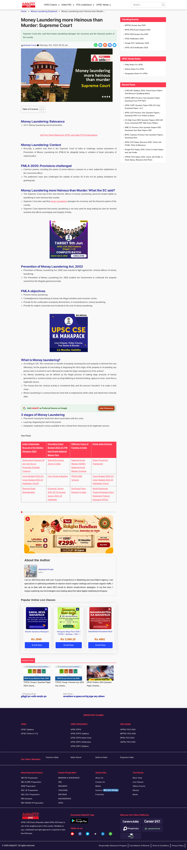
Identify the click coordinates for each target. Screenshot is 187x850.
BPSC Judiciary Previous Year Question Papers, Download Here (144, 136)
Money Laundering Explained (44, 11)
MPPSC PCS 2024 (128, 734)
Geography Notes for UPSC (136, 73)
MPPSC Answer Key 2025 (135, 25)
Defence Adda (101, 757)
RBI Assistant (26, 799)
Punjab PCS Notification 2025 (137, 43)
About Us (99, 778)
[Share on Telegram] (100, 45)
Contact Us (100, 782)
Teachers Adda (52, 757)
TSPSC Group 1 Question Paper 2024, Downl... (37, 684)
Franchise (99, 794)
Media (98, 786)
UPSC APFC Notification (81, 742)
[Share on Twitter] (114, 45)
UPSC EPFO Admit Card (81, 738)
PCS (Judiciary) (84, 4)
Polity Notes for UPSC (134, 65)
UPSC (60, 803)
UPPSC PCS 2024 (128, 729)
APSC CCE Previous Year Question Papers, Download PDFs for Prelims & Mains (142, 114)
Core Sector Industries (58, 476)
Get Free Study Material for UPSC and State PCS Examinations (68, 135)
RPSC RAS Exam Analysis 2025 (137, 30)
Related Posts (28, 660)
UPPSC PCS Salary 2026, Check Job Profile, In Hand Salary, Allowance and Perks (144, 158)
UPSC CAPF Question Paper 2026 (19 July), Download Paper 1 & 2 (143, 106)
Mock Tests (137, 778)
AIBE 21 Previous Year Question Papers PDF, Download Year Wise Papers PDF (143, 128)
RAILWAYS (62, 786)
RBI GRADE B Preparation (32, 803)
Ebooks (136, 790)
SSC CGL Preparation (30, 794)
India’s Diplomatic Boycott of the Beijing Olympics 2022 (32, 448)
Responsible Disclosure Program (113, 846)
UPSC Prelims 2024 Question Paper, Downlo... (99, 684)
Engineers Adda (127, 757)
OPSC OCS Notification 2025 (136, 48)
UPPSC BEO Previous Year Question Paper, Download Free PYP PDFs (142, 99)
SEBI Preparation (28, 786)
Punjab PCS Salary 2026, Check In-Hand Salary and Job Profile (144, 150)
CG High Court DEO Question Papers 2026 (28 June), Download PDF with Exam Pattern (144, 121)
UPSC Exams (50, 4)
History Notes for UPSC (134, 69)
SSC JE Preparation (29, 790)
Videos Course (139, 786)
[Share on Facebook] (110, 45)
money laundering (59, 201)
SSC (60, 782)
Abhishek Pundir (30, 45)
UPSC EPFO (76, 729)
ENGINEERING (64, 799)
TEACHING (63, 790)
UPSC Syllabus (27, 729)
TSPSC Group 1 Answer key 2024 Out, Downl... (69, 684)
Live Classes (138, 782)
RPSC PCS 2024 (127, 738)
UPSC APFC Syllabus (80, 746)
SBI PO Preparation (29, 778)
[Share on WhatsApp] (96, 45)
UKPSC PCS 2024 (128, 742)
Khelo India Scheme (102, 444)
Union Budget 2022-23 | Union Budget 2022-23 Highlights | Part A (103, 480)
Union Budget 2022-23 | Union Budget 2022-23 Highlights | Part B (33, 480)
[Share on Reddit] (105, 45)
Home (23, 11)
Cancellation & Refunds (139, 846)
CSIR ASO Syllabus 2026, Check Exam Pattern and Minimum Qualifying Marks (143, 92)
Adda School (76, 757)
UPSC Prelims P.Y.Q (29, 734)
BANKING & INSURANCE (69, 778)
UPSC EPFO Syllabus (80, 734)
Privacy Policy (178, 846)
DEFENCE (62, 794)
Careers (106, 790)
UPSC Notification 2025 (134, 39)
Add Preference (106, 408)
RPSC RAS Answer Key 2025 (136, 34)
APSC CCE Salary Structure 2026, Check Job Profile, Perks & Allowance (143, 143)
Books (135, 794)
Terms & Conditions (160, 846)
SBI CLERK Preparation (31, 782)
